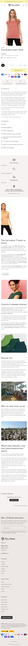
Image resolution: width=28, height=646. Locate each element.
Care (4, 124)
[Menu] (1, 5)
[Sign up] (24, 528)
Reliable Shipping (7, 127)
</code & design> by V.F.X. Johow (14, 644)
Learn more (5, 274)
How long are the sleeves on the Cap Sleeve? (12, 137)
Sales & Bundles (4, 566)
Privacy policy (4, 606)
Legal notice (4, 600)
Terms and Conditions (6, 532)
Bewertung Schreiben (20, 83)
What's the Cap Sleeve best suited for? (13, 144)
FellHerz (15, 641)
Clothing (3, 562)
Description (6, 88)
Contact (3, 591)
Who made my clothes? (6, 584)
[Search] (4, 5)
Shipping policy (4, 609)
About (2, 573)
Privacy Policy (14, 532)
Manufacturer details (8, 147)
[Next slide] (26, 1)
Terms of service (4, 602)
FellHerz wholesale (5, 586)
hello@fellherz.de (4, 553)
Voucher (3, 568)
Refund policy (4, 604)
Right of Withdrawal (8, 130)
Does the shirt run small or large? (12, 134)
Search (2, 589)
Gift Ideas (3, 571)
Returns (3, 611)
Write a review (14, 500)
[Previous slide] (1, 1)
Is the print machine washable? (10, 141)
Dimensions (6, 121)
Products (3, 564)
